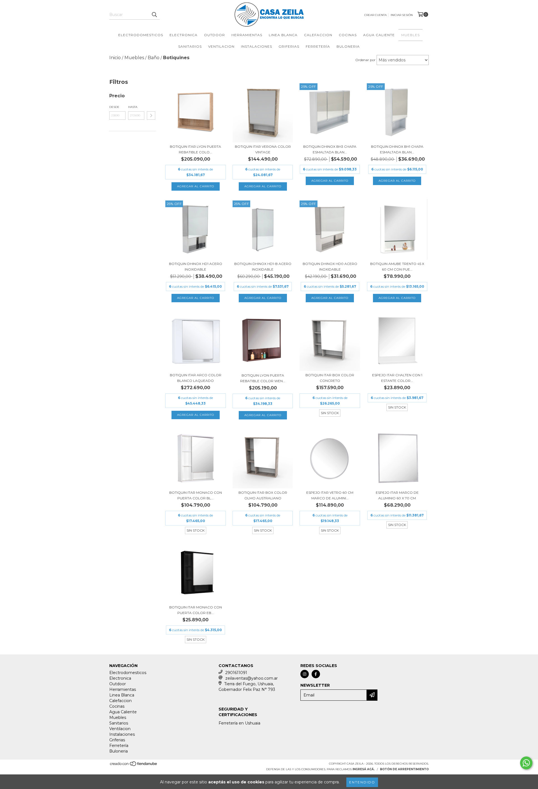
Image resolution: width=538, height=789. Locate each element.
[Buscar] (154, 15)
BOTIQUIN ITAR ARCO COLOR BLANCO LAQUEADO (195, 378)
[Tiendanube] (133, 765)
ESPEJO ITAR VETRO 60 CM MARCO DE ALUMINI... (329, 495)
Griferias (289, 46)
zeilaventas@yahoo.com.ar (251, 678)
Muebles (410, 35)
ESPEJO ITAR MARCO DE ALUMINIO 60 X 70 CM (397, 495)
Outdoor (214, 35)
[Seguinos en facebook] (316, 674)
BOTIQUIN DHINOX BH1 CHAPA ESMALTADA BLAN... (397, 149)
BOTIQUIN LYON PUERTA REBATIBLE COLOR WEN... (262, 378)
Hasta (132, 107)
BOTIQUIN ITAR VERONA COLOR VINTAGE (263, 149)
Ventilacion (221, 46)
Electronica (184, 35)
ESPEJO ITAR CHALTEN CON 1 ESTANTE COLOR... (397, 378)
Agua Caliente (379, 35)
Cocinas (348, 35)
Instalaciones (256, 46)
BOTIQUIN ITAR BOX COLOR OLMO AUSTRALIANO (262, 495)
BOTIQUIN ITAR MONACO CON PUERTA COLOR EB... (195, 610)
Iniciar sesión (402, 15)
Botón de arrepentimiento (404, 769)
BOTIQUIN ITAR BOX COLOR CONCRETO (329, 378)
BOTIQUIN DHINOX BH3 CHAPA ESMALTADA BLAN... (329, 149)
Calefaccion (318, 35)
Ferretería (318, 46)
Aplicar (151, 115)
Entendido (362, 782)
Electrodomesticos (140, 35)
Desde (114, 107)
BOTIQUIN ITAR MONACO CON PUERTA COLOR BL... (195, 495)
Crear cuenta (375, 15)
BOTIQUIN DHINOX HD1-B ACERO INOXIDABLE (262, 266)
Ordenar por (365, 60)
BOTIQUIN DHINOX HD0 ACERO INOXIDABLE (330, 266)
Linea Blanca (283, 35)
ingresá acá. (364, 769)
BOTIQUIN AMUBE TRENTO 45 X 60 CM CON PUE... (397, 266)
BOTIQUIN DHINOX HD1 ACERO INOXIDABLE (195, 266)
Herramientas (246, 35)
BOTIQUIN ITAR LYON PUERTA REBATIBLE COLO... (195, 149)
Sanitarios (190, 46)
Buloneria (348, 46)
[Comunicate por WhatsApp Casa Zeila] (526, 762)
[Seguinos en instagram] (304, 674)
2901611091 (236, 672)
